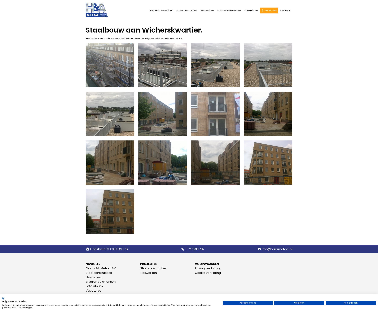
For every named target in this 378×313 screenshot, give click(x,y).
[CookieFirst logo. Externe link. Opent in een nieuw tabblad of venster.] (3, 298)
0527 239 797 (195, 249)
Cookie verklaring (208, 273)
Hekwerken (207, 10)
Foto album (251, 10)
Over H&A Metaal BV (161, 10)
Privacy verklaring (208, 268)
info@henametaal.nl (277, 249)
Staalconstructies (186, 10)
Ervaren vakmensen (229, 10)
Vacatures (271, 10)
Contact (285, 10)
